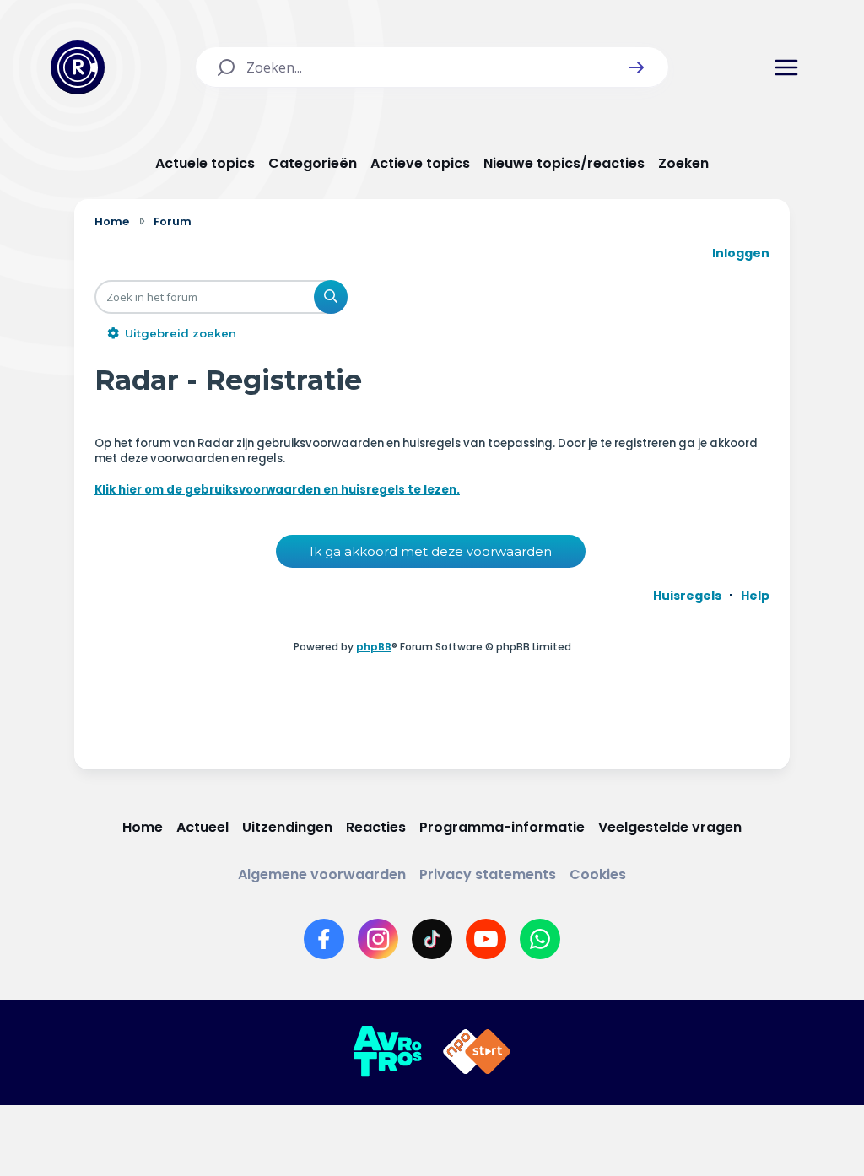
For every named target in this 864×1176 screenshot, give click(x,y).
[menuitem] (687, 595)
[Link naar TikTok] (432, 939)
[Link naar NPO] (476, 1052)
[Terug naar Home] (78, 67)
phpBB (374, 646)
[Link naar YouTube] (486, 939)
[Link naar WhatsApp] (540, 939)
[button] (636, 67)
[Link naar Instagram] (378, 939)
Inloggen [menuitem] (741, 253)
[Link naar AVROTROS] (387, 1052)
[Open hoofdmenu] (786, 67)
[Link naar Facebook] (324, 939)
